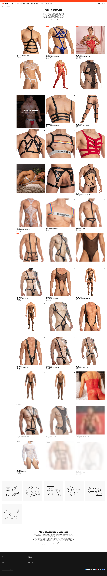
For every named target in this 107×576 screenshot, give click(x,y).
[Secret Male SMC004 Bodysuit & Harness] (31, 385)
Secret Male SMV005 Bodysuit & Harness (23, 229)
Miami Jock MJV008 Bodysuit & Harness (82, 471)
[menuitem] (13, 3)
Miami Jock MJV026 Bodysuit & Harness (23, 367)
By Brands (27, 3)
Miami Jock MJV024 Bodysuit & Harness (82, 436)
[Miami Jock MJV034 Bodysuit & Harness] (90, 212)
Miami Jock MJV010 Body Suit (51, 436)
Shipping (29, 558)
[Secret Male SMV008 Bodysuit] (31, 455)
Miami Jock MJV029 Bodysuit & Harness (23, 263)
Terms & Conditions (30, 562)
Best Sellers (17, 3)
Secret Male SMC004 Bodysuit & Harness (23, 402)
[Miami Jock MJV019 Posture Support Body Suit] (31, 178)
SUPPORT (29, 554)
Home (2, 6)
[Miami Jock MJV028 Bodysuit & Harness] (60, 455)
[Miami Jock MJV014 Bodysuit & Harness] (31, 282)
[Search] (103, 3)
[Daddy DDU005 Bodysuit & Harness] (90, 143)
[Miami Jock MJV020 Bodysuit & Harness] (60, 316)
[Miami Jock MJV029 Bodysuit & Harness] (31, 247)
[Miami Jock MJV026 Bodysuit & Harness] (31, 351)
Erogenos (56, 12)
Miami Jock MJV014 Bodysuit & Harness (23, 298)
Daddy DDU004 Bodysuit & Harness (52, 228)
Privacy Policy (30, 561)
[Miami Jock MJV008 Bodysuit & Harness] (90, 455)
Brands (29, 556)
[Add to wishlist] (44, 26)
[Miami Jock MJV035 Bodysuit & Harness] (90, 74)
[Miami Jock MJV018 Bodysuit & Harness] (60, 247)
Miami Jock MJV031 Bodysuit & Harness (82, 125)
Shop (5, 6)
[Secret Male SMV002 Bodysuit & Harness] (90, 247)
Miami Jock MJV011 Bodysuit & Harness (82, 367)
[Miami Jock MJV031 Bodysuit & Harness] (90, 109)
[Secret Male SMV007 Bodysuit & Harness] (90, 40)
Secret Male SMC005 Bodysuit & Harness (83, 402)
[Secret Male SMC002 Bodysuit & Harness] (60, 385)
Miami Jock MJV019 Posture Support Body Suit (24, 193)
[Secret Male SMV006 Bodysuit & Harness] (31, 74)
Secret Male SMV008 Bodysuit (21, 471)
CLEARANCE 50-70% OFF (48, 3)
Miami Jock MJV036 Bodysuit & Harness (52, 56)
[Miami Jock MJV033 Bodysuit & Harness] (31, 143)
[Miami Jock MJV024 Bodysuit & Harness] (90, 420)
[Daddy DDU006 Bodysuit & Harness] (60, 143)
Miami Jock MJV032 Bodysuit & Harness (52, 193)
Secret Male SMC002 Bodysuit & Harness (53, 402)
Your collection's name (12, 502)
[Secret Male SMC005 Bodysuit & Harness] (90, 385)
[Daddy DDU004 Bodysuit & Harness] (60, 212)
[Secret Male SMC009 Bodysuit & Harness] (60, 74)
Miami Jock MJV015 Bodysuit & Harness (52, 367)
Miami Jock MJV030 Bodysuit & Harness (52, 125)
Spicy (37, 3)
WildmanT (69, 539)
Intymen (61, 539)
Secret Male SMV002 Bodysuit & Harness (83, 263)
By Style (32, 3)
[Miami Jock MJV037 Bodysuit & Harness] (31, 40)
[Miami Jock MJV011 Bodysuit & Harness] (90, 351)
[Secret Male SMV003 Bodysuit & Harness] (90, 178)
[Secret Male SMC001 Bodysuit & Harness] (90, 282)
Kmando (67, 539)
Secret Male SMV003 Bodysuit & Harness (83, 194)
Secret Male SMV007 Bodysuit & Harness (83, 56)
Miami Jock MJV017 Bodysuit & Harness (23, 436)
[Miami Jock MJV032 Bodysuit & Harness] (60, 178)
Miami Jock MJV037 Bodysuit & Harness (23, 55)
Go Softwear (64, 539)
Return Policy (30, 557)
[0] (104, 3)
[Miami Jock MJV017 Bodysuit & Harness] (31, 420)
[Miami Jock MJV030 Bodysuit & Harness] (60, 109)
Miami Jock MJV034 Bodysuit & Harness (82, 228)
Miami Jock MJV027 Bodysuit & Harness (52, 298)
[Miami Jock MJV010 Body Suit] (60, 420)
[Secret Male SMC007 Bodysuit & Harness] (31, 316)
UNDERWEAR (4, 554)
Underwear (22, 3)
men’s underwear (53, 539)
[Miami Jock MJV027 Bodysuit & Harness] (60, 282)
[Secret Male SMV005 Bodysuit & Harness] (31, 212)
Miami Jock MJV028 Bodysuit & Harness (52, 471)
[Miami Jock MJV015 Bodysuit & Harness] (60, 351)
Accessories (41, 3)
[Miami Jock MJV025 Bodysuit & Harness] (90, 316)
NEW (12, 3)
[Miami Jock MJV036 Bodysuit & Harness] (60, 40)
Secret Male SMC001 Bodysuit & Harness (83, 298)
